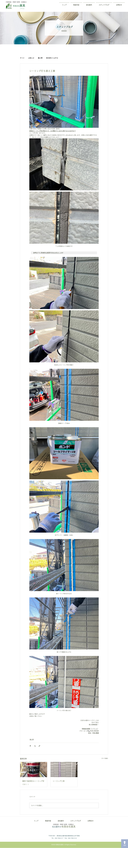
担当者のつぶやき (52, 58)
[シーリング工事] (64, 769)
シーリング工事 (59, 781)
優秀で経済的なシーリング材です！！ (33, 782)
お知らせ (31, 58)
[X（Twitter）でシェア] (35, 746)
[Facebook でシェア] (30, 746)
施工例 (40, 58)
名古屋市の (64, 827)
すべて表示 (104, 758)
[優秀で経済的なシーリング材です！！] (33, 769)
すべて (22, 58)
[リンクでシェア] (39, 746)
